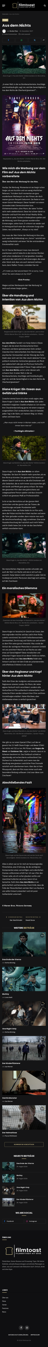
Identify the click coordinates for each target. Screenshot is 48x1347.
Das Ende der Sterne (11, 959)
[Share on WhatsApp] (21, 40)
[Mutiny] (24, 979)
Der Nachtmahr (16, 920)
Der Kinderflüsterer (11, 1063)
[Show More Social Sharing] (44, 40)
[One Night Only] (24, 1013)
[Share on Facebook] (8, 40)
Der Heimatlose (9, 1132)
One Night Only (9, 1028)
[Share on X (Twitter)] (34, 40)
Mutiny (5, 994)
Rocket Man (14, 31)
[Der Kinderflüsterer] (24, 1048)
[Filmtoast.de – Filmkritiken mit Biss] (24, 5)
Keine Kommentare (10, 34)
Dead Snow (30, 920)
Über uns (5, 1298)
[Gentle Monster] (24, 1083)
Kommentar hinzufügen (24, 1144)
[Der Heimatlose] (24, 1117)
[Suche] (44, 5)
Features (5, 1308)
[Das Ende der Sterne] (24, 944)
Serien (4, 1305)
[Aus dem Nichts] (24, 59)
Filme (5, 20)
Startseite (5, 14)
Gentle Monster (9, 1098)
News (4, 1312)
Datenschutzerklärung (18, 1335)
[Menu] (3, 5)
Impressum (35, 1335)
